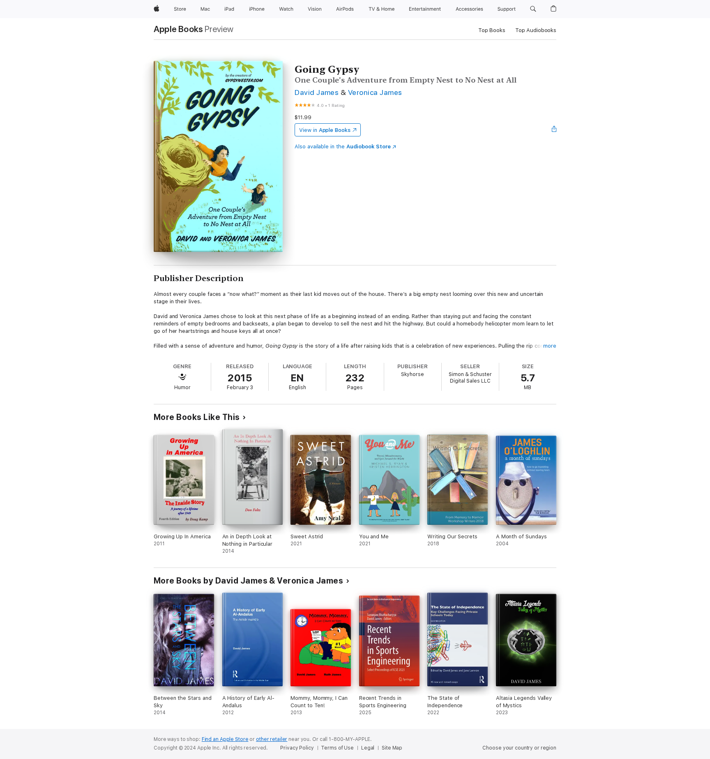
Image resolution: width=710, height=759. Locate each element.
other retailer (271, 739)
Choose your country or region (519, 748)
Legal (367, 748)
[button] (533, 9)
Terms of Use (337, 748)
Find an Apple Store (225, 739)
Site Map (392, 748)
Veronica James (375, 92)
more (549, 346)
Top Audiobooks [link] (535, 30)
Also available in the (343, 146)
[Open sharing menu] (554, 130)
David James (317, 92)
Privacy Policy (297, 748)
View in (324, 130)
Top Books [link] (491, 30)
